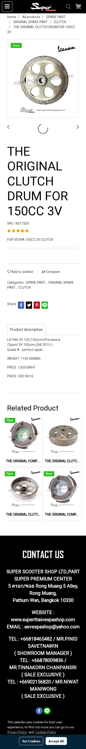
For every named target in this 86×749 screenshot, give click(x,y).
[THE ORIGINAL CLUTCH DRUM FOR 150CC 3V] (43, 79)
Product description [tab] (26, 329)
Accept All (56, 741)
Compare (52, 272)
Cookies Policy (45, 732)
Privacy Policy (17, 732)
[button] (67, 6)
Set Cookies (31, 741)
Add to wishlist (22, 272)
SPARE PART (36, 282)
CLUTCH (24, 287)
